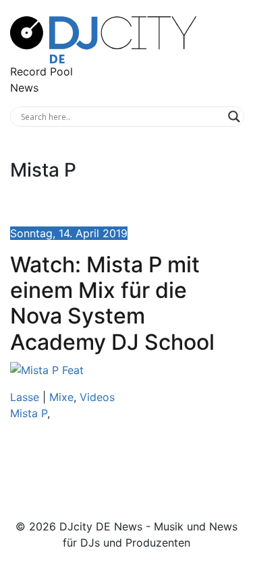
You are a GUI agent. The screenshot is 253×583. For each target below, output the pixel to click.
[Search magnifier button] (234, 116)
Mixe (61, 397)
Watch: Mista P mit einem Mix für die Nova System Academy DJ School (112, 303)
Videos (97, 397)
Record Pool (41, 71)
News (24, 87)
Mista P (28, 413)
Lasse (24, 397)
